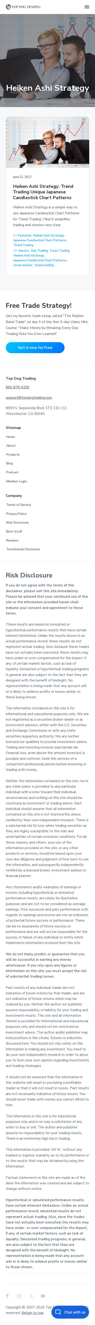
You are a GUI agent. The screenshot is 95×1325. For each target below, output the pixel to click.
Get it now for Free (35, 347)
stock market (23, 265)
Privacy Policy (16, 514)
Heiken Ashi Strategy (48, 235)
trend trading (44, 265)
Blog (9, 463)
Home (10, 437)
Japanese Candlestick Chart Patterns (39, 240)
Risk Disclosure (17, 522)
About (11, 445)
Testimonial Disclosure (23, 549)
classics (23, 251)
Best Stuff (14, 531)
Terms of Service (18, 505)
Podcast (12, 472)
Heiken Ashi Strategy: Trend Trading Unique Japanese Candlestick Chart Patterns (43, 192)
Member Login (16, 481)
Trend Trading (23, 245)
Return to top (32, 1312)
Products (13, 454)
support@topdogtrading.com (29, 397)
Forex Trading (60, 251)
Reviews (12, 540)
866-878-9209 (17, 387)
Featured (24, 235)
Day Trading (39, 251)
